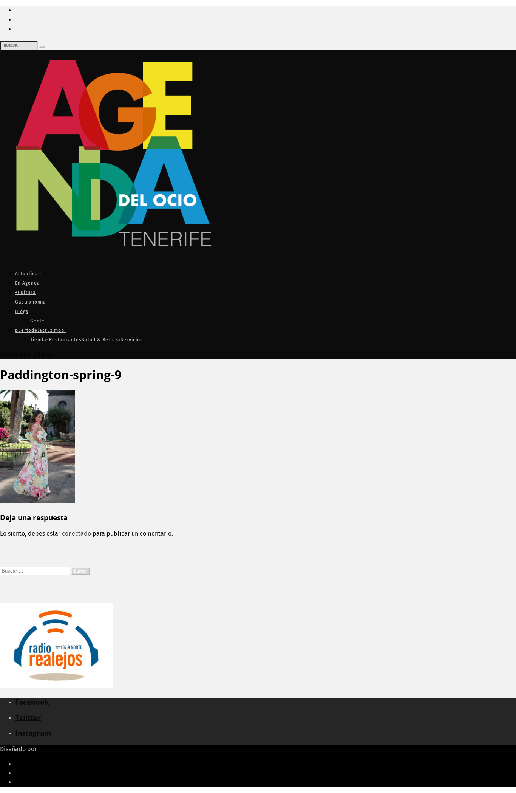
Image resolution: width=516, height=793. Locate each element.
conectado (76, 533)
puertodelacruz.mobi (40, 330)
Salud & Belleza (101, 339)
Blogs (21, 311)
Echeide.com (56, 749)
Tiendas (39, 339)
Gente (37, 321)
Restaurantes (65, 339)
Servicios (132, 339)
